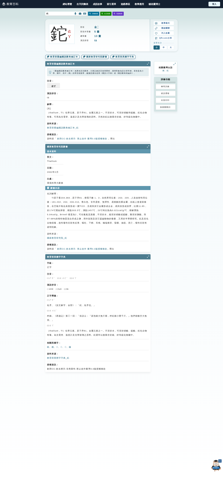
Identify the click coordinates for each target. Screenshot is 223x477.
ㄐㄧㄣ (97, 27)
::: (1, 4)
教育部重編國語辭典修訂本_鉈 (63, 128)
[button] (111, 4)
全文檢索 (107, 14)
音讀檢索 (119, 14)
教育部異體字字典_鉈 (58, 358)
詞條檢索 (95, 14)
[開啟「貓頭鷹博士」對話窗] (216, 465)
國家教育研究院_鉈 (57, 238)
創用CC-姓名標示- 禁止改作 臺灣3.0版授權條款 (81, 138)
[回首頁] (10, 4)
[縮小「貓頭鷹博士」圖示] (220, 461)
